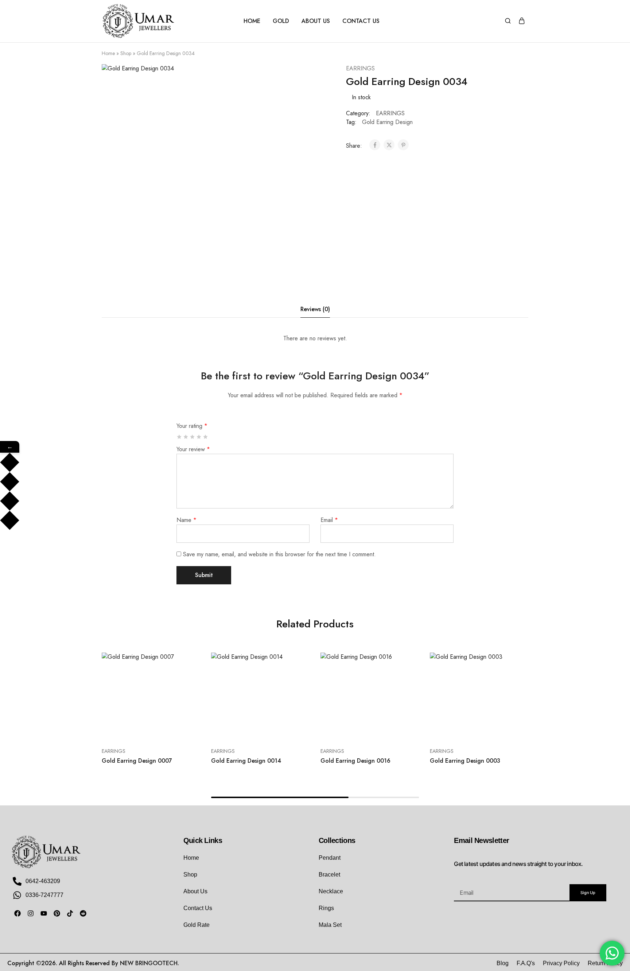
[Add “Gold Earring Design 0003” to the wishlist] (492, 729)
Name (186, 520)
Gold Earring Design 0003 (465, 761)
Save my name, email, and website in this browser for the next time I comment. (279, 554)
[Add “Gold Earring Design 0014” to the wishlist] (273, 729)
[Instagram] (30, 913)
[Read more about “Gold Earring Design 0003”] (454, 729)
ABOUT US (316, 21)
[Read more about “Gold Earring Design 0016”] (345, 729)
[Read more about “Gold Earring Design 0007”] (126, 729)
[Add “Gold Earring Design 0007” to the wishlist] (163, 729)
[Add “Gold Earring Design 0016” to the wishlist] (382, 729)
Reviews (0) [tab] (315, 309)
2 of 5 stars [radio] (186, 437)
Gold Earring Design (387, 122)
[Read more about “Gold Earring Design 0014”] (235, 729)
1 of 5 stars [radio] (179, 437)
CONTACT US (361, 21)
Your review (193, 449)
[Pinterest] (56, 913)
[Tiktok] (70, 913)
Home (108, 53)
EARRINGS (360, 68)
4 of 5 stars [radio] (199, 437)
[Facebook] (17, 913)
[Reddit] (83, 913)
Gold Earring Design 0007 (137, 761)
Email (329, 520)
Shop (125, 53)
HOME (252, 21)
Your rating (191, 426)
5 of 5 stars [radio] (206, 437)
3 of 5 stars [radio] (193, 437)
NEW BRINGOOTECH (149, 963)
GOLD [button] (281, 21)
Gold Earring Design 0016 (355, 761)
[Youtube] (43, 913)
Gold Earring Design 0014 (246, 761)
